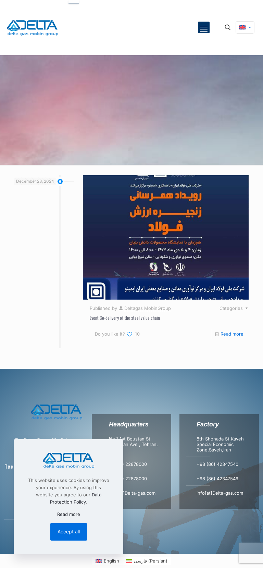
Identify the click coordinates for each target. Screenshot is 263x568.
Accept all (69, 531)
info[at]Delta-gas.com (132, 493)
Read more (232, 334)
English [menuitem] (111, 561)
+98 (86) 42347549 (217, 478)
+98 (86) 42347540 (217, 464)
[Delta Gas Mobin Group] (32, 27)
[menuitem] (107, 561)
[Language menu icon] (245, 27)
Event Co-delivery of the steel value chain (125, 317)
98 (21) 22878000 (128, 464)
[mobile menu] (204, 27)
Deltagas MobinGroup (147, 308)
